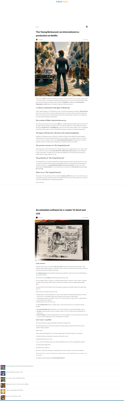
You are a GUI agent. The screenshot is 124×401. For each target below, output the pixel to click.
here (43, 182)
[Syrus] (62, 2)
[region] (62, 14)
